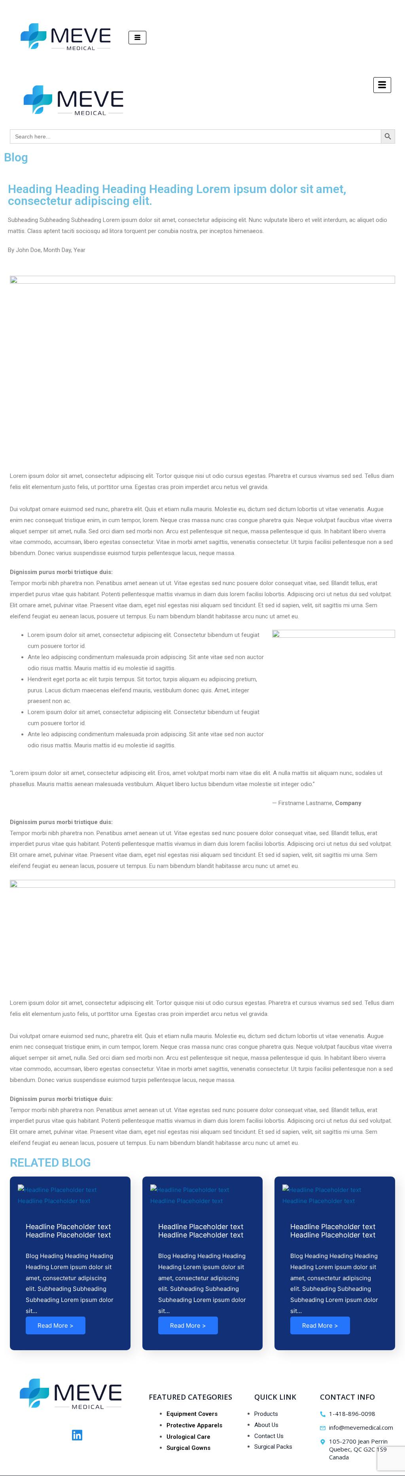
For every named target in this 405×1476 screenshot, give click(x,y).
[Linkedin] (77, 1435)
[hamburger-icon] (137, 37)
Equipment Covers (192, 1413)
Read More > (56, 1325)
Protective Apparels (194, 1425)
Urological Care (188, 1436)
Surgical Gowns (188, 1447)
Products (266, 1413)
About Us (266, 1425)
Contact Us (269, 1436)
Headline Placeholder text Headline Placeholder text (68, 1230)
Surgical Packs (273, 1446)
